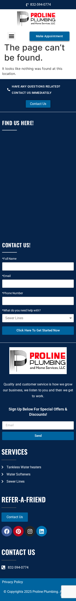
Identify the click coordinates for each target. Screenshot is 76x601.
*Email (6, 276)
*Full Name (9, 258)
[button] (11, 36)
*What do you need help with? (21, 310)
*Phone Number (12, 293)
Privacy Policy (12, 582)
